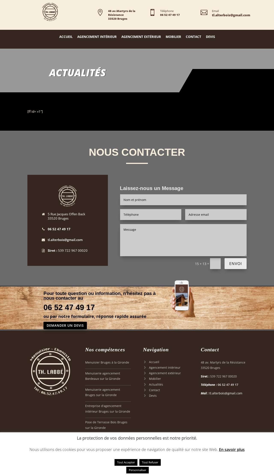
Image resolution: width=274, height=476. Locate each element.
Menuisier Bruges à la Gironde (107, 362)
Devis (210, 37)
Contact (193, 37)
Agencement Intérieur (97, 37)
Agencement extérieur (165, 373)
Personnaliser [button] (137, 470)
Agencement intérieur (164, 367)
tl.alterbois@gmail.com (65, 240)
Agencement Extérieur (141, 37)
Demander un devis (65, 325)
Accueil (66, 37)
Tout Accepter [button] (126, 462)
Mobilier (173, 37)
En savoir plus (232, 449)
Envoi (235, 263)
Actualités (156, 384)
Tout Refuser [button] (150, 462)
